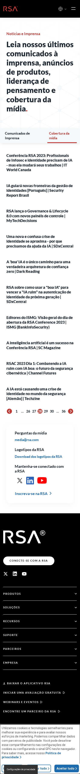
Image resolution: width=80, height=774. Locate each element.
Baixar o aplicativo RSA (29, 683)
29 (46, 411)
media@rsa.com (27, 440)
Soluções (11, 607)
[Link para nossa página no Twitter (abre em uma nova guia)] (5, 574)
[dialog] (40, 749)
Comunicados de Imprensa (17, 135)
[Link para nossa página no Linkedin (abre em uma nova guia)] (15, 574)
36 (63, 411)
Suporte (10, 635)
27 (34, 411)
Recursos (11, 621)
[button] (65, 9)
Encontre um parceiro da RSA (29, 711)
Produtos (12, 593)
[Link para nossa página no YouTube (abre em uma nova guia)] (24, 574)
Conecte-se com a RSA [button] (29, 560)
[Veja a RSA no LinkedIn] (30, 480)
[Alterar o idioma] (60, 9)
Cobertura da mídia (59, 135)
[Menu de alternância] (73, 8)
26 (28, 411)
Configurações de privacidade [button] (21, 769)
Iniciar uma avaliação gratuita (32, 692)
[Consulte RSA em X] (20, 480)
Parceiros (12, 648)
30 (52, 411)
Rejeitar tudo (37, 768)
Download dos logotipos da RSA (38, 456)
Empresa (10, 662)
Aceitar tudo (65, 768)
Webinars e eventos (21, 702)
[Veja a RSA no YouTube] (42, 480)
